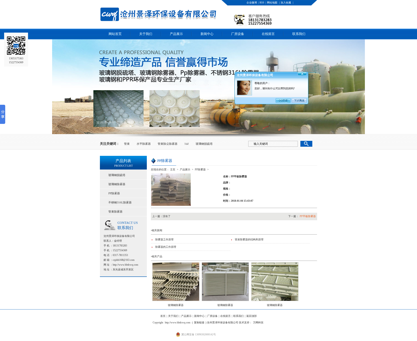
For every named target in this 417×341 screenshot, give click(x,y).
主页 (172, 169)
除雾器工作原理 (164, 239)
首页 (162, 316)
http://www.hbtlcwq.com (125, 264)
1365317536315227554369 (16, 60)
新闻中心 (206, 34)
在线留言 (268, 34)
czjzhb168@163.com (123, 259)
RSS (262, 2)
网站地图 (272, 2)
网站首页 (115, 34)
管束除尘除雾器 (167, 143)
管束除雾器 (115, 211)
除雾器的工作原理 (165, 246)
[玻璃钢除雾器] (175, 302)
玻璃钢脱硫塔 (204, 143)
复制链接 (199, 322)
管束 (127, 143)
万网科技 (258, 322)
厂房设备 (237, 34)
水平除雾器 (144, 143)
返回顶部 (251, 316)
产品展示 (176, 34)
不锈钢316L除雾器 (120, 202)
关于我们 (145, 34)
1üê (186, 143)
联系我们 (298, 34)
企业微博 (252, 2)
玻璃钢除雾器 (116, 184)
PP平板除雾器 (308, 216)
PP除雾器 (114, 193)
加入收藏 (286, 2)
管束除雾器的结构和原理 (249, 239)
